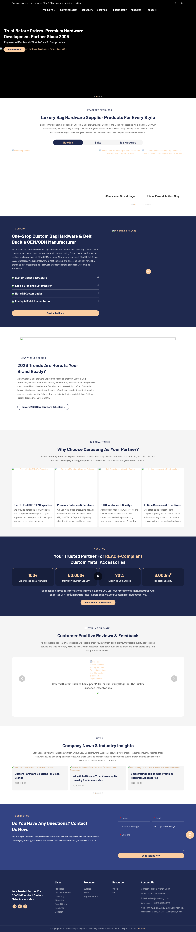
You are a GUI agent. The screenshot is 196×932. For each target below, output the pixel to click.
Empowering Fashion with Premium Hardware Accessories (152, 775)
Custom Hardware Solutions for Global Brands (37, 775)
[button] (156, 10)
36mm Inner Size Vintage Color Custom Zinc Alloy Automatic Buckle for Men (120, 196)
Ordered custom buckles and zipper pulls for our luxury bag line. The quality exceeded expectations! (98, 685)
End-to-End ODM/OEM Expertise (33, 505)
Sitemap (142, 928)
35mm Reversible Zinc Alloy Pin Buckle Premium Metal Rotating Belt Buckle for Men (163, 196)
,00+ (76, 575)
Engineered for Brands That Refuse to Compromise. (35, 42)
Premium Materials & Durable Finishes (74, 505)
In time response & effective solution (161, 505)
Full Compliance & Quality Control (115, 505)
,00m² (163, 575)
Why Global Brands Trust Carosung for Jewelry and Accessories (95, 778)
